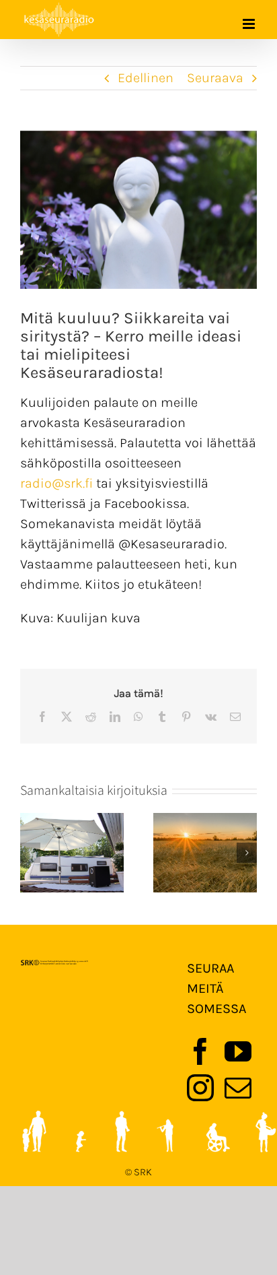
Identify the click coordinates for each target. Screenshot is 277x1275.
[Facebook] (200, 1051)
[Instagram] (200, 1087)
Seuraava (215, 78)
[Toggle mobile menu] (250, 24)
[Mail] (238, 1087)
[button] (30, 853)
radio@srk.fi (56, 483)
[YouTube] (238, 1051)
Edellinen (145, 78)
